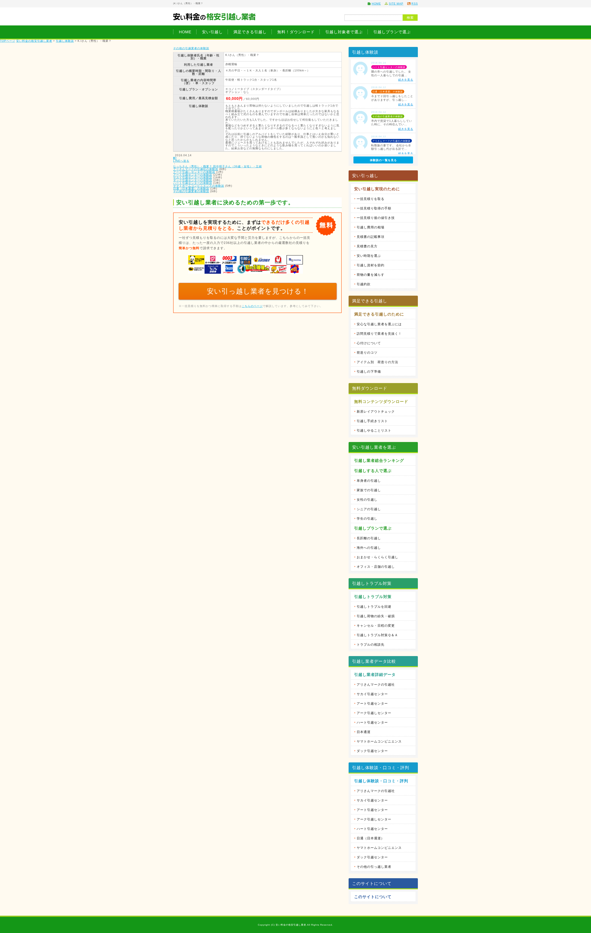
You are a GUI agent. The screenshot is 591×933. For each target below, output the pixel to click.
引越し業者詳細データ (375, 674)
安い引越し (212, 32)
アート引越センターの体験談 (192, 174)
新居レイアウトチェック (376, 411)
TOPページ (7, 41)
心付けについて (369, 343)
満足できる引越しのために (379, 314)
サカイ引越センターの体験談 (192, 177)
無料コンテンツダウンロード (381, 401)
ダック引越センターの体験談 (192, 180)
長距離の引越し (369, 538)
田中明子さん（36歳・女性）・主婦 (237, 166)
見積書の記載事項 (370, 237)
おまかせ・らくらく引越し (377, 557)
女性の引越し (367, 499)
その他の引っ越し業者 (374, 867)
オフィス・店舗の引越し (376, 566)
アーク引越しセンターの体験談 (194, 172)
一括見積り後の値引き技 (376, 218)
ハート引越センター (372, 722)
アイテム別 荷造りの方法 (377, 362)
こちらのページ (252, 306)
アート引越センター (372, 703)
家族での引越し (369, 490)
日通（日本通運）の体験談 (191, 188)
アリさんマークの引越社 (376, 684)
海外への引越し (369, 547)
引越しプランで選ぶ (392, 32)
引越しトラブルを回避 (374, 606)
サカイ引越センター (372, 694)
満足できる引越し (250, 32)
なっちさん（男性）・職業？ (193, 166)
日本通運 (364, 732)
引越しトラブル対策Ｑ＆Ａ (377, 635)
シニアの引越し (369, 509)
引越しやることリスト (374, 430)
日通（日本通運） (370, 838)
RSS (414, 3)
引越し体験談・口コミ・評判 (381, 781)
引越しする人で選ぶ (373, 471)
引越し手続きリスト (372, 421)
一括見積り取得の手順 (374, 208)
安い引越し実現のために (377, 189)
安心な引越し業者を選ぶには (379, 324)
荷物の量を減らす (370, 274)
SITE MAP (396, 3)
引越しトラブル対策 (373, 597)
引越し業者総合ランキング (379, 460)
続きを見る (405, 79)
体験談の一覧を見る (383, 160)
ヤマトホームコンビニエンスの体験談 (198, 185)
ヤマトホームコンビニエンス (379, 741)
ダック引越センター (372, 751)
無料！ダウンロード (296, 32)
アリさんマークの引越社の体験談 (195, 169)
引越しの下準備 (369, 371)
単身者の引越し (369, 480)
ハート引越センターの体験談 (192, 183)
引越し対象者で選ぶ (344, 32)
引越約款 (364, 284)
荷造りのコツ (367, 352)
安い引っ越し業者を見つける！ (258, 291)
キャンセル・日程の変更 (376, 625)
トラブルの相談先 (370, 644)
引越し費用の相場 (370, 227)
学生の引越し (367, 518)
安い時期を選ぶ (369, 256)
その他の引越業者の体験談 (191, 48)
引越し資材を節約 (370, 265)
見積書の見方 (367, 246)
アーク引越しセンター (374, 713)
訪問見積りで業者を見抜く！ (379, 333)
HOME (376, 3)
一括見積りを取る (370, 199)
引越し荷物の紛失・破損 (376, 616)
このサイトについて (373, 897)
